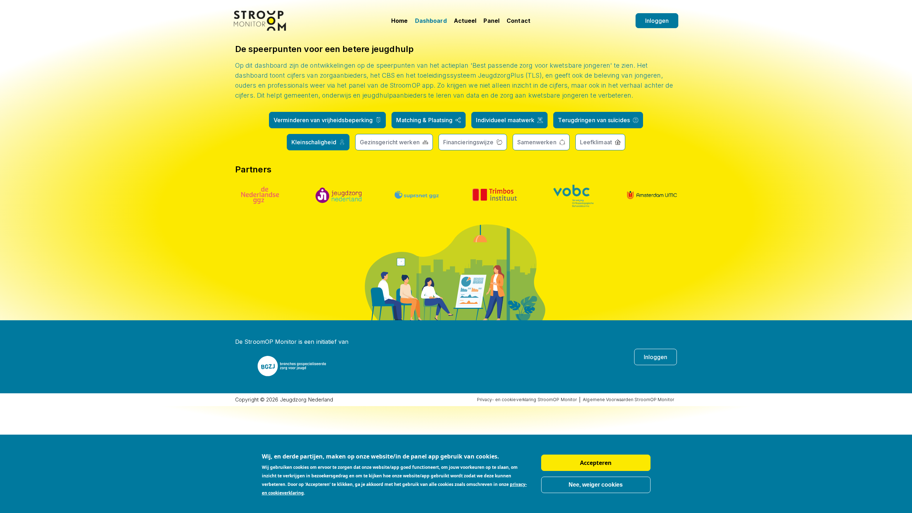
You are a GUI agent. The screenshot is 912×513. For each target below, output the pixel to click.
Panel (491, 20)
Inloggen (657, 20)
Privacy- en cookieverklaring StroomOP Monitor (527, 399)
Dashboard (431, 20)
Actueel (465, 20)
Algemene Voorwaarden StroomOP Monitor (628, 399)
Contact (518, 20)
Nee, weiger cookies (596, 485)
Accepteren (596, 463)
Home (399, 20)
